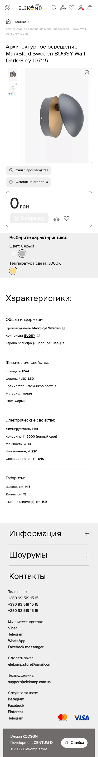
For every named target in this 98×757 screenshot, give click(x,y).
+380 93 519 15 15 (23, 604)
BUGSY (29, 336)
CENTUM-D (43, 742)
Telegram (15, 634)
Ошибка (77, 742)
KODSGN (30, 736)
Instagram (16, 699)
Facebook (16, 705)
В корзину (32, 218)
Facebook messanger (26, 647)
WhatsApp (16, 640)
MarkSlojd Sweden (46, 328)
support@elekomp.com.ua (29, 682)
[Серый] (22, 254)
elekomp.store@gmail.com (29, 664)
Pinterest (15, 711)
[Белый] (13, 254)
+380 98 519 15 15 (23, 610)
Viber (12, 628)
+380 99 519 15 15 (23, 598)
